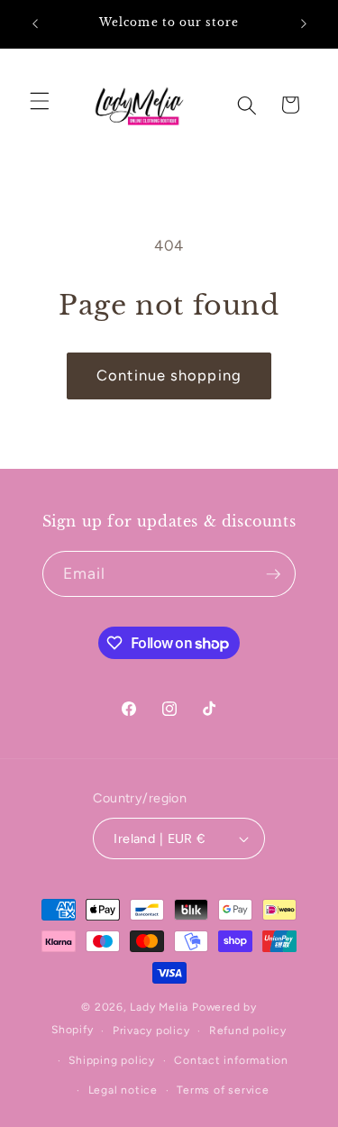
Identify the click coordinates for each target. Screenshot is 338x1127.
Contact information (231, 1060)
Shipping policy (112, 1060)
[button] (39, 101)
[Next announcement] (304, 24)
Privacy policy (151, 1030)
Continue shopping (169, 375)
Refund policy (248, 1030)
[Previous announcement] (35, 24)
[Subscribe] (273, 574)
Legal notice (123, 1090)
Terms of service (223, 1090)
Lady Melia (159, 1007)
